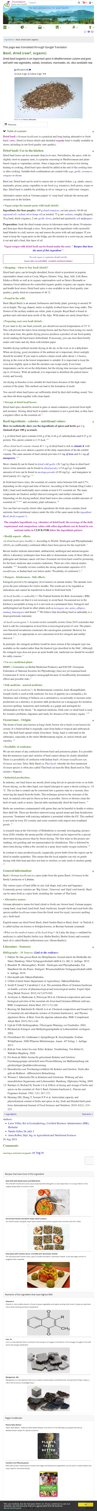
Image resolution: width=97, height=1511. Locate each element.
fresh (48, 155)
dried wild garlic (47, 464)
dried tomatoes (51, 210)
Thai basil (50, 763)
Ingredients (9, 39)
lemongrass (18, 612)
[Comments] (85, 32)
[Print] (88, 32)
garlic (78, 171)
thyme (18, 175)
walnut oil (23, 214)
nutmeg (7, 612)
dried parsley (51, 468)
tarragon (59, 608)
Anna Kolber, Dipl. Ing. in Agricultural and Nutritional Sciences (42, 1135)
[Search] (79, 2)
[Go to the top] (93, 132)
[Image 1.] (48, 108)
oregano (7, 175)
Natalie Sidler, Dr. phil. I (21, 1131)
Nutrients (86, 1114)
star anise (70, 608)
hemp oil (37, 214)
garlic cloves (45, 218)
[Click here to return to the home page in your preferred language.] (7, 8)
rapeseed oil (9, 214)
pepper (88, 218)
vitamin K (79, 446)
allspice (81, 608)
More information (12, 1508)
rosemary (87, 171)
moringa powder (46, 472)
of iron (70, 454)
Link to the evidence (46, 952)
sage (70, 171)
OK (85, 1505)
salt (78, 218)
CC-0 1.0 (19, 119)
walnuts (69, 214)
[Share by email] (92, 32)
